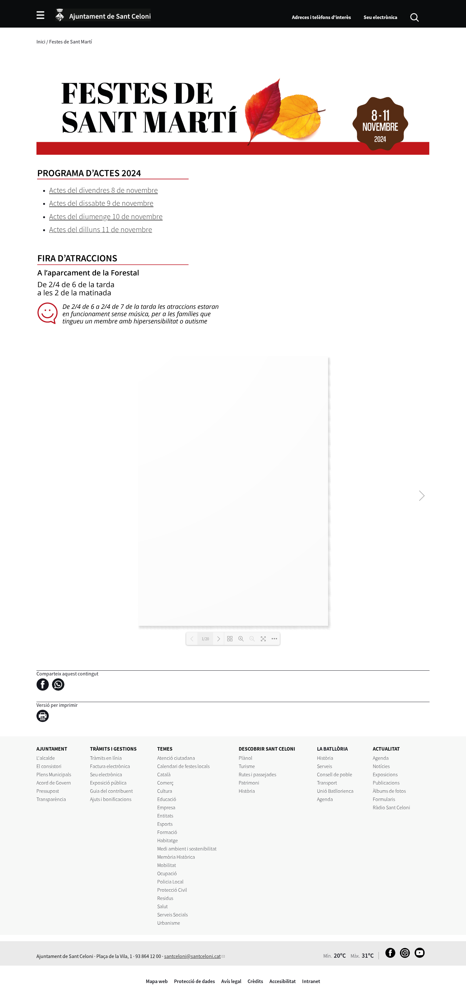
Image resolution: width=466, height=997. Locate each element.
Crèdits (255, 981)
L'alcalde (45, 758)
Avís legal (231, 981)
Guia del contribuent (111, 791)
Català (164, 774)
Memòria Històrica (176, 857)
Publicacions (386, 782)
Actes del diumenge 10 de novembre (106, 216)
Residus (165, 898)
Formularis (384, 799)
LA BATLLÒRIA (332, 749)
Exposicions (385, 774)
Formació (167, 832)
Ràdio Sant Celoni (391, 807)
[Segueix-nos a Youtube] (418, 956)
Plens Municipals (53, 774)
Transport (327, 782)
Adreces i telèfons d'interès (321, 17)
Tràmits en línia (106, 758)
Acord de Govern (53, 782)
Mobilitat (166, 865)
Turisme (247, 766)
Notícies (381, 766)
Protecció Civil (172, 890)
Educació (166, 799)
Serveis (324, 766)
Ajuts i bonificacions (110, 799)
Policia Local (170, 881)
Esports (164, 824)
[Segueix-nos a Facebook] (389, 956)
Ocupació (167, 873)
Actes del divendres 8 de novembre (103, 190)
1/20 (205, 639)
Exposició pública (108, 782)
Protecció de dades (194, 981)
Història (247, 791)
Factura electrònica (110, 766)
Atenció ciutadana (176, 758)
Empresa (166, 807)
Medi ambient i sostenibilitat (187, 848)
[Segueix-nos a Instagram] (403, 956)
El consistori (48, 766)
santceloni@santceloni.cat (192, 956)
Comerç (165, 782)
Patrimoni (249, 782)
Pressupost (47, 791)
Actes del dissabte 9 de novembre (101, 203)
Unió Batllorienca (335, 791)
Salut (162, 906)
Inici (40, 41)
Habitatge (167, 840)
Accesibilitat (282, 981)
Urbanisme (168, 923)
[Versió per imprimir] (44, 717)
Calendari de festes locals (183, 766)
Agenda (325, 799)
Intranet (311, 981)
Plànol (245, 758)
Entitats (165, 815)
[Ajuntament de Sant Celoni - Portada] (103, 14)
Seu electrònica (380, 17)
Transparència (51, 799)
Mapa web (157, 981)
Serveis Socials (172, 914)
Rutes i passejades (257, 774)
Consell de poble (334, 774)
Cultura (164, 791)
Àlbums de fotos (389, 791)
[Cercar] (414, 17)
